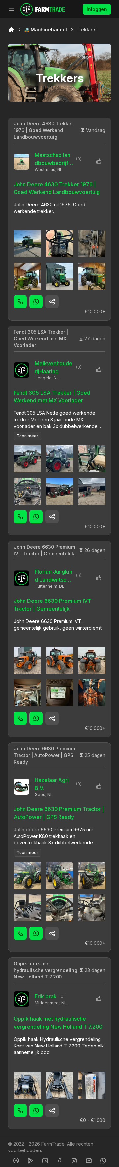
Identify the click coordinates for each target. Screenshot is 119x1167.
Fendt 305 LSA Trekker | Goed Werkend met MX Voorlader (41, 338)
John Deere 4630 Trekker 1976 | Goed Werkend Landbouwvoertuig (43, 130)
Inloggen (97, 9)
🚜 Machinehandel (45, 29)
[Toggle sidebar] (11, 9)
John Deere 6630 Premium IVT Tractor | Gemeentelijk (44, 550)
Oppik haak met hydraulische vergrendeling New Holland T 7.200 (45, 970)
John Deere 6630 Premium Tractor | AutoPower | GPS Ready (44, 755)
